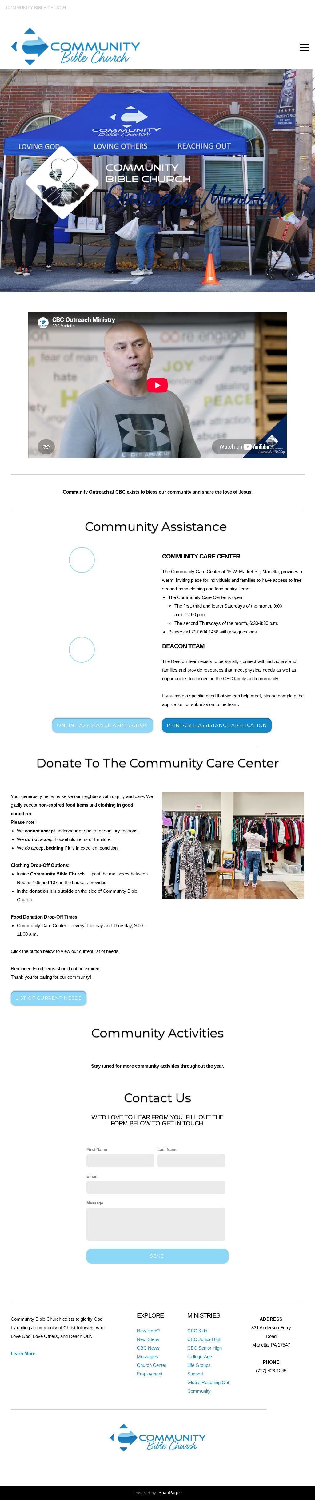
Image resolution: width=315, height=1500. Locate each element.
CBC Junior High (204, 1339)
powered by (157, 1492)
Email (92, 1176)
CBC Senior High (204, 1348)
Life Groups (199, 1365)
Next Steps (148, 1339)
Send (157, 1256)
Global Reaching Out (208, 1382)
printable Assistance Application (217, 725)
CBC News (148, 1348)
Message (94, 1203)
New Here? (148, 1330)
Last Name (167, 1149)
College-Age (199, 1356)
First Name (96, 1149)
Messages (147, 1356)
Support (195, 1373)
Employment (149, 1373)
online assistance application (102, 725)
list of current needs (48, 998)
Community (199, 1391)
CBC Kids (197, 1330)
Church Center (151, 1365)
